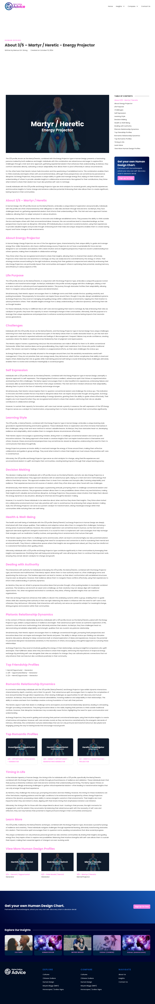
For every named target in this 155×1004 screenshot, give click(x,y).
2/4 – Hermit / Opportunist (18, 874)
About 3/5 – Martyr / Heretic (126, 100)
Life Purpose (119, 107)
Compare (131, 6)
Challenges (118, 110)
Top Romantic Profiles (123, 139)
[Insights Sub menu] (124, 6)
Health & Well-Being (122, 123)
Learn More (118, 145)
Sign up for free (126, 178)
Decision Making (120, 119)
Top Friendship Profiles (123, 132)
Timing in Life (119, 142)
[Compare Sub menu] (137, 6)
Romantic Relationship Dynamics (127, 135)
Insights (119, 6)
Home (110, 6)
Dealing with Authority (122, 126)
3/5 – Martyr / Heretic (86, 874)
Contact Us (145, 6)
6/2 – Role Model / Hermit (52, 874)
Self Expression (120, 113)
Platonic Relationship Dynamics (126, 129)
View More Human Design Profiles (127, 148)
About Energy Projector (123, 103)
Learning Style (119, 116)
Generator (10, 877)
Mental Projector (83, 877)
